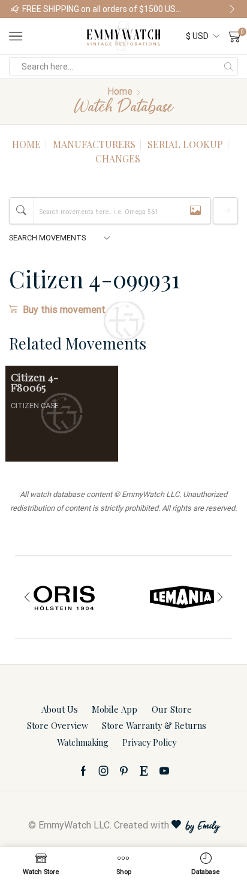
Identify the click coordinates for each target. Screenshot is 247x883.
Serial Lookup (185, 144)
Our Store (172, 709)
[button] (15, 9)
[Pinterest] (123, 771)
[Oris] (65, 597)
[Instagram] (104, 771)
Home (119, 91)
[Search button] (228, 67)
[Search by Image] (195, 210)
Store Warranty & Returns (154, 725)
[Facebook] (83, 771)
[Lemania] (182, 597)
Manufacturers (94, 144)
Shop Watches (212, 9)
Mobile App (114, 709)
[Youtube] (164, 771)
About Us (59, 709)
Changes (117, 158)
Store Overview (57, 725)
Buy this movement (64, 309)
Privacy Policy (149, 742)
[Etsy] (144, 771)
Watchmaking (83, 742)
